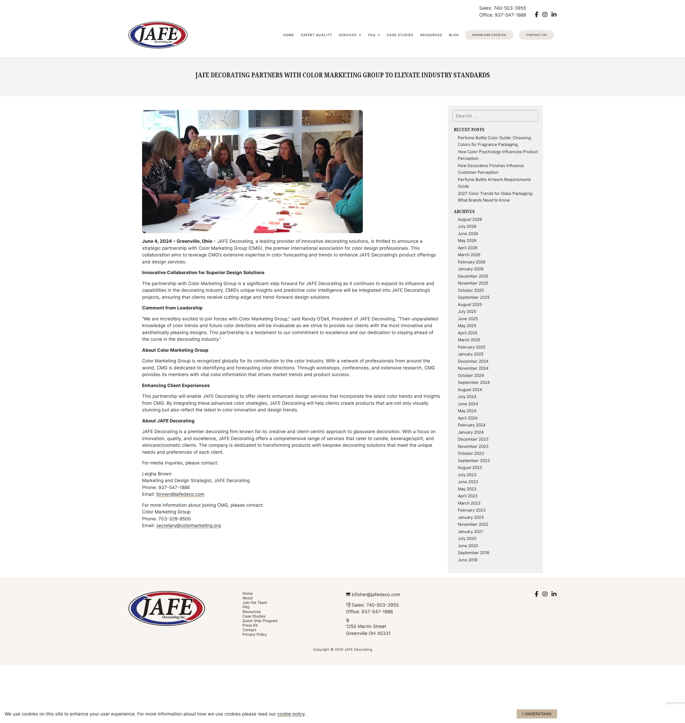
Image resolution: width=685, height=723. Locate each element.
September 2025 (474, 297)
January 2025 (471, 354)
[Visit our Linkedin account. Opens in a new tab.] (554, 14)
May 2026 (467, 240)
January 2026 (471, 269)
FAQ (371, 35)
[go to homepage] (158, 35)
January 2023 (471, 517)
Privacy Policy (254, 634)
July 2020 (467, 538)
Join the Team (254, 602)
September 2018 (473, 552)
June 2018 (467, 560)
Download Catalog (489, 35)
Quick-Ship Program (260, 620)
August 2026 (470, 219)
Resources (431, 35)
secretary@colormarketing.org (188, 525)
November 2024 (473, 368)
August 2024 (470, 389)
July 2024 (467, 396)
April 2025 (467, 333)
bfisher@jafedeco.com (376, 594)
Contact (249, 629)
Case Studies (400, 35)
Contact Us (536, 35)
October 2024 (471, 375)
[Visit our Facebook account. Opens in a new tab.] (536, 14)
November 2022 (473, 524)
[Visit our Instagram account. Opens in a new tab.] (544, 14)
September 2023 (474, 460)
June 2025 (468, 318)
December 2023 (473, 439)
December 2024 (473, 361)
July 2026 (467, 226)
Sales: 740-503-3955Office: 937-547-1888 (502, 11)
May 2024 (467, 411)
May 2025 (467, 325)
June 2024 (468, 404)
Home (288, 35)
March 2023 (469, 503)
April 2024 (468, 418)
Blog (454, 35)
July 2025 (467, 311)
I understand (537, 713)
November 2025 (473, 283)
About (247, 597)
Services (348, 35)
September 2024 (474, 382)
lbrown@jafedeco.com (180, 494)
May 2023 (467, 489)
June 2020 (468, 545)
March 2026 (469, 255)
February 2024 (472, 425)
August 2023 (470, 467)
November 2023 (473, 446)
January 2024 (471, 432)
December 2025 (473, 276)
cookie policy (291, 713)
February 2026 (471, 262)
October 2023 (471, 453)
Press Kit (250, 625)
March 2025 (469, 340)
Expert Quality (316, 35)
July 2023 (467, 475)
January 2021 (470, 531)
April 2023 (468, 496)
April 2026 (467, 248)
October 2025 (471, 290)
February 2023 (472, 510)
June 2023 (468, 481)
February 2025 (471, 347)
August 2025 (470, 304)
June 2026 (468, 233)
